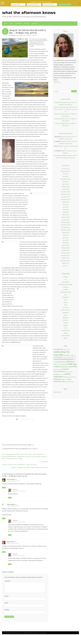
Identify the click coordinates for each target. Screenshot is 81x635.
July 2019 (65, 204)
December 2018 (65, 222)
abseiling (65, 277)
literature (70, 361)
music (65, 300)
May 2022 (65, 176)
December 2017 (65, 253)
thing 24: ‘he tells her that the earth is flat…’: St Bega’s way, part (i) (27, 31)
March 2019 (65, 214)
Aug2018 (5, 32)
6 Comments (44, 461)
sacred (65, 377)
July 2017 (65, 265)
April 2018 (65, 243)
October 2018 (65, 227)
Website (7, 609)
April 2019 (65, 212)
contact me (34, 23)
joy (58, 362)
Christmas (65, 287)
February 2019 (65, 217)
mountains (27, 456)
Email (6, 603)
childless (72, 355)
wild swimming (65, 335)
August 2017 (65, 263)
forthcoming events (65, 292)
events (26, 23)
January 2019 (65, 220)
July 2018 (65, 235)
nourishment (59, 371)
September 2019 (65, 199)
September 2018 (65, 230)
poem (61, 374)
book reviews (65, 282)
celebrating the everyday (13, 454)
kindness (14, 456)
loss (55, 364)
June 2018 (65, 237)
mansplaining (20, 456)
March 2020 (65, 184)
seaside (69, 377)
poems (63, 374)
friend (43, 454)
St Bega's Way (10, 458)
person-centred (65, 310)
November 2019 (65, 194)
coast (21, 454)
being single (68, 349)
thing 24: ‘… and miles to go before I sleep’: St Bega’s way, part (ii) (29, 467)
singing (65, 325)
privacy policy (57, 392)
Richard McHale (58, 155)
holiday (55, 362)
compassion (70, 357)
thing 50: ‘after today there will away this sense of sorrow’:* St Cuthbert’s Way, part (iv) (65, 109)
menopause (62, 364)
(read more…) (57, 82)
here (32, 445)
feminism (38, 454)
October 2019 (65, 197)
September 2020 (65, 179)
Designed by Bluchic (75, 632)
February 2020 (65, 186)
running (65, 323)
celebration (67, 355)
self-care (74, 377)
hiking (9, 456)
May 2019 (65, 209)
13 (5, 30)
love (58, 364)
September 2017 (65, 260)
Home (5, 23)
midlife (57, 366)
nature (17, 35)
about (11, 23)
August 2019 (65, 202)
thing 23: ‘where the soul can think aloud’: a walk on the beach (20, 464)
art (65, 279)
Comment (8, 581)
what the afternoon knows (29, 12)
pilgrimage (23, 35)
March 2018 (65, 245)
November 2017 (65, 255)
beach (3, 454)
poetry (65, 315)
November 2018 (65, 225)
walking (34, 35)
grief (65, 294)
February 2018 (65, 248)
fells (34, 454)
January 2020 (65, 189)
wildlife (65, 338)
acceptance (58, 349)
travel (65, 328)
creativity (65, 289)
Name (7, 596)
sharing (43, 456)
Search (74, 91)
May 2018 (65, 240)
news (65, 305)
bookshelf (18, 23)
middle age (72, 364)
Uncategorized (65, 330)
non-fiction (65, 307)
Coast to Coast (28, 454)
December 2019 (65, 192)
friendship (4, 456)
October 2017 (65, 258)
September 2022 (65, 171)
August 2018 (65, 232)
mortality (73, 366)
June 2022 (65, 174)
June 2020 (65, 181)
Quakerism (65, 317)
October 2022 (65, 169)
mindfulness (65, 297)
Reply (3, 487)
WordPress (36, 632)
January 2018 (65, 250)
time (66, 379)
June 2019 (65, 207)
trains (16, 458)
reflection (28, 35)
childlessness (58, 357)
